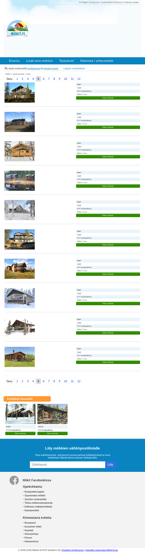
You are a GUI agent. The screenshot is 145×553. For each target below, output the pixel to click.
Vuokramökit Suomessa (112, 2)
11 (72, 78)
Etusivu (14, 60)
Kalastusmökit (32, 510)
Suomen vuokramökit (35, 499)
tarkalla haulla (51, 68)
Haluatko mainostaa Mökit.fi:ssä (101, 550)
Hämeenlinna (32, 541)
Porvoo (28, 537)
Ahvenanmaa (31, 534)
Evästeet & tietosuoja (73, 550)
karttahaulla (34, 68)
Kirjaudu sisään (132, 2)
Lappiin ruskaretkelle (74, 68)
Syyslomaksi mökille (35, 495)
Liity (110, 464)
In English (83, 2)
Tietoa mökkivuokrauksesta (38, 503)
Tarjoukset (66, 60)
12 (78, 78)
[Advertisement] (86, 31)
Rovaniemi (30, 523)
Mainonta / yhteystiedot (96, 60)
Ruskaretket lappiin (34, 491)
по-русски (94, 2)
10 (65, 78)
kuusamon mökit (33, 526)
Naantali (29, 530)
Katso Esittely (108, 98)
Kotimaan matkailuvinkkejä (38, 506)
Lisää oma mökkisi (39, 60)
